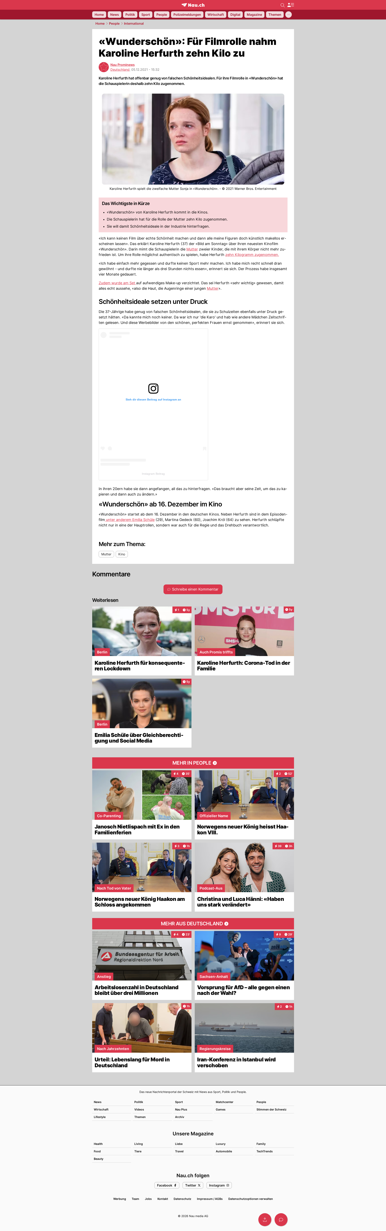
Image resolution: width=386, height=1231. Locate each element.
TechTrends (265, 1151)
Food (97, 1151)
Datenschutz (182, 1198)
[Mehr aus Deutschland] (193, 923)
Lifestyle (100, 1117)
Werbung (119, 1198)
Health (98, 1143)
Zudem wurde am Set (117, 283)
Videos (139, 1109)
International (134, 23)
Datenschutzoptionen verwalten (250, 1198)
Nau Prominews (122, 65)
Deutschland (119, 70)
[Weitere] (288, 14)
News (98, 1102)
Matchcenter (224, 1102)
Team (135, 1198)
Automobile (224, 1151)
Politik (138, 1102)
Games (221, 1109)
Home (100, 23)
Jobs (148, 1198)
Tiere (137, 1151)
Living (138, 1143)
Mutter (192, 249)
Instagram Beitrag (153, 473)
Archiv (179, 1117)
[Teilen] (264, 1219)
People (114, 23)
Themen (140, 1117)
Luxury (221, 1143)
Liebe (179, 1143)
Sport (179, 1102)
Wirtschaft (101, 1109)
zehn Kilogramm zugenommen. (252, 255)
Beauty (98, 1158)
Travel (179, 1151)
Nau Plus (181, 1109)
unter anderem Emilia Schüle (130, 520)
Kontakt (162, 1198)
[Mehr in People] (193, 763)
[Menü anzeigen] (290, 5)
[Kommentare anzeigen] (281, 1219)
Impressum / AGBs (210, 1198)
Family (261, 1143)
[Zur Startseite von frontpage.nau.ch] (193, 5)
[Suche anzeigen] (283, 4)
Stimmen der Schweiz (272, 1109)
